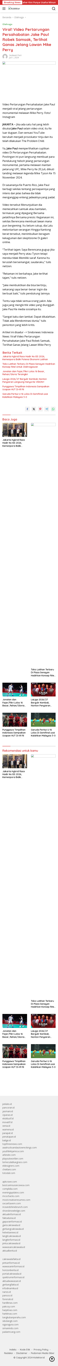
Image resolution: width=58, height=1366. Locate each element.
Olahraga (7, 24)
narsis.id (6, 1291)
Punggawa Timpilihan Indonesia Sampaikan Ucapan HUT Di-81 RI (25, 388)
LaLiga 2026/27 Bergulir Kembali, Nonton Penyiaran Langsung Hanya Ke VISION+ (24, 380)
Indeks (13, 1349)
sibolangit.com (10, 1320)
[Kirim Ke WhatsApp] (53, 409)
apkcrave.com (9, 1181)
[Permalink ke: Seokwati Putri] (5, 56)
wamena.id (8, 1129)
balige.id (6, 1140)
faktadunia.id (9, 1218)
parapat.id (7, 1133)
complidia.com (10, 1188)
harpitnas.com (9, 1310)
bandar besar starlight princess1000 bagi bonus (27, 1085)
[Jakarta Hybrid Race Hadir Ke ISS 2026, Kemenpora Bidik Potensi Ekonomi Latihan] (14, 430)
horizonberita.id (10, 1270)
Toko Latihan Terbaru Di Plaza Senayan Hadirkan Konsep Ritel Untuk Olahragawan (28, 365)
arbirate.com (9, 1154)
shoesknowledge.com (13, 1210)
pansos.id (7, 1295)
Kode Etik (25, 1349)
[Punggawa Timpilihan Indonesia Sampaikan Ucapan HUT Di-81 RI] (14, 720)
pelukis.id (7, 1104)
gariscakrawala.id (11, 1225)
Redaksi (8, 1353)
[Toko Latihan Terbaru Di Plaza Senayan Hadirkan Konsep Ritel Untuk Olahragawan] (43, 544)
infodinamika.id (10, 1288)
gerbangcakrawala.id (13, 1228)
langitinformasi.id (11, 1239)
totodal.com (8, 1173)
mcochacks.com (10, 1196)
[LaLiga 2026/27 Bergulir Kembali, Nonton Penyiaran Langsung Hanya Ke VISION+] (43, 690)
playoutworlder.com (12, 1158)
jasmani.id (7, 1111)
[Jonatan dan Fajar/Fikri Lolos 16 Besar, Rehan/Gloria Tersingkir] (14, 690)
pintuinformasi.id (11, 1262)
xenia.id (6, 1125)
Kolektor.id (39, 1357)
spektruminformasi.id (13, 1277)
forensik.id (7, 1299)
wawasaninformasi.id (13, 1266)
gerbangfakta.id (10, 1284)
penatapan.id (9, 1136)
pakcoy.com (8, 1306)
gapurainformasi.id (12, 1221)
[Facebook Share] (27, 409)
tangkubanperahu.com (14, 1317)
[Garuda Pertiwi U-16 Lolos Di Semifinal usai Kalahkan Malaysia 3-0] (43, 720)
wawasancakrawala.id (13, 1247)
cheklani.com (9, 1169)
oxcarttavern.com (11, 1203)
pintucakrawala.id (11, 1243)
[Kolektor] (14, 8)
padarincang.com (11, 1331)
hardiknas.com (10, 1302)
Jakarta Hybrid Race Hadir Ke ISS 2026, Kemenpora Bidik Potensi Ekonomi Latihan (25, 358)
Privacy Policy (41, 1349)
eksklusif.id (8, 1118)
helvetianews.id (10, 1232)
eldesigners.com (10, 1165)
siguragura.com (10, 1324)
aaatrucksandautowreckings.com (19, 1147)
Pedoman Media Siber (42, 1353)
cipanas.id (7, 1114)
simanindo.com (10, 1328)
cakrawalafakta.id (11, 1259)
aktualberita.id (9, 1250)
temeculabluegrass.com (14, 1162)
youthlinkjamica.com (13, 1151)
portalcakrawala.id (11, 1273)
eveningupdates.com (13, 1192)
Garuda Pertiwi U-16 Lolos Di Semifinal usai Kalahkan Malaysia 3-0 (25, 395)
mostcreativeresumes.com (16, 1199)
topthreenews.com (12, 1143)
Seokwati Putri (15, 55)
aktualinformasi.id (11, 1214)
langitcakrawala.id (11, 1236)
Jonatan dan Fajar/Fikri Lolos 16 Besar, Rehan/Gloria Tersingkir (23, 373)
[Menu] (4, 8)
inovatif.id (7, 1122)
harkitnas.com (9, 1313)
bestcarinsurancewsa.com (15, 1185)
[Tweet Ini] (33, 409)
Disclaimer (21, 1353)
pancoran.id (8, 1107)
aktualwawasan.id (11, 1281)
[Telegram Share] (46, 409)
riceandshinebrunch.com (15, 1206)
